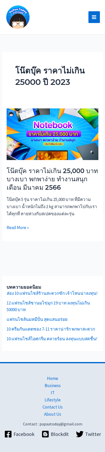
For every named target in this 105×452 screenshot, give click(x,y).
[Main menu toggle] (94, 17)
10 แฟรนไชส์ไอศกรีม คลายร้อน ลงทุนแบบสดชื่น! (52, 339)
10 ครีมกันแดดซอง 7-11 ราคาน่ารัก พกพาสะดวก (51, 329)
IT (53, 392)
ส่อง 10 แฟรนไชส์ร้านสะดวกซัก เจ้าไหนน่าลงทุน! (52, 293)
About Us (52, 414)
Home (52, 378)
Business (53, 385)
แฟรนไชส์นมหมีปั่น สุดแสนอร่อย (37, 319)
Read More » (18, 227)
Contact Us (53, 407)
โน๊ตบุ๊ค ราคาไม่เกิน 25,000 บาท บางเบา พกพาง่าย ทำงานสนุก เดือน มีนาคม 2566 (52, 179)
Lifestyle (53, 400)
